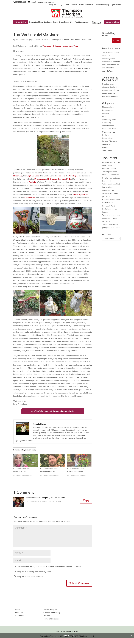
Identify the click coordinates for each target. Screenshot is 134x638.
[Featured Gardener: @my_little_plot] (25, 460)
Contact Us (19, 616)
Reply (86, 500)
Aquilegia (73, 176)
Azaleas (42, 179)
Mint (36, 179)
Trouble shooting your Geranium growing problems (111, 218)
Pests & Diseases (109, 141)
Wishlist (74, 5)
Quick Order (116, 5)
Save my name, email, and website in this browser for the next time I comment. (49, 567)
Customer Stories (51, 22)
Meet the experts (81, 22)
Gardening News (36, 22)
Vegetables (106, 144)
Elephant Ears (32, 176)
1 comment (86, 39)
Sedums (61, 179)
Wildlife (105, 147)
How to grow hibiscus (111, 200)
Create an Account (86, 5)
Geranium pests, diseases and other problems (110, 193)
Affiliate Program (50, 609)
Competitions (107, 110)
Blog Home (53, 5)
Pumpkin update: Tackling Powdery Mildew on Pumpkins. (111, 171)
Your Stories (75, 39)
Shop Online (21, 22)
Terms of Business (51, 619)
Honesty (62, 176)
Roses (66, 39)
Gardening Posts (56, 39)
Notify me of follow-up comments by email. (34, 572)
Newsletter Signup (102, 5)
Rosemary (17, 176)
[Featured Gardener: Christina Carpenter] (79, 460)
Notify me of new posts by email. (29, 576)
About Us (19, 612)
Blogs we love (108, 107)
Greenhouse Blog (66, 22)
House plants (107, 138)
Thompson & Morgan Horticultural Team (60, 46)
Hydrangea (52, 179)
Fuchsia (32, 182)
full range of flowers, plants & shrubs (57, 411)
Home (17, 609)
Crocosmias (30, 198)
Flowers (44, 39)
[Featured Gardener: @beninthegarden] (52, 460)
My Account (64, 5)
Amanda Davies (22, 39)
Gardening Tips (108, 132)
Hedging (105, 135)
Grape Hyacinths (80, 194)
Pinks (68, 179)
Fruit (104, 116)
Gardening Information (96, 23)
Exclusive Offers (112, 22)
